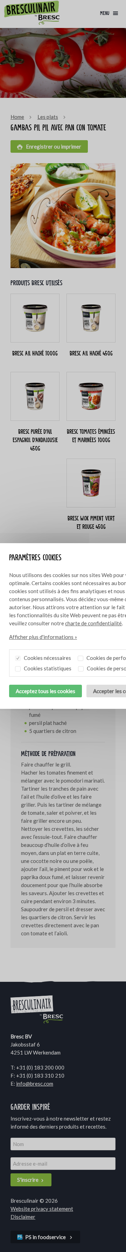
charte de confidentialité (93, 623)
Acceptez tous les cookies (45, 691)
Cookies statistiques (47, 668)
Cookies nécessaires (47, 658)
